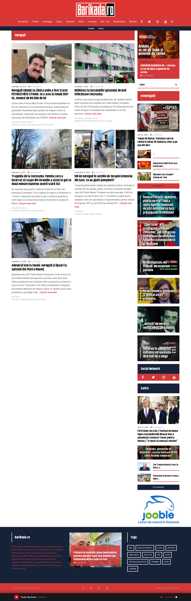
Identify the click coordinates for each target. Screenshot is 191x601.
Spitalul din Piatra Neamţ (36, 299)
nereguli (34, 125)
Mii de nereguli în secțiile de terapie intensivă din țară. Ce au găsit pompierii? (103, 178)
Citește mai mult (57, 117)
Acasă (100, 28)
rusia (166, 562)
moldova (148, 555)
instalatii (102, 121)
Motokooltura (119, 22)
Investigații (47, 22)
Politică (35, 22)
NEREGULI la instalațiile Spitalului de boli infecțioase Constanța (100, 92)
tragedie (41, 211)
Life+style (92, 22)
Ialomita (171, 548)
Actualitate (23, 22)
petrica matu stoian (45, 125)
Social (59, 22)
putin (167, 555)
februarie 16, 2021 (19, 172)
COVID (159, 548)
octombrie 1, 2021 (82, 87)
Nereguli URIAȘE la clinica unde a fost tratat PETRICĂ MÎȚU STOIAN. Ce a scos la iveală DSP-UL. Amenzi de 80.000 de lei (40, 94)
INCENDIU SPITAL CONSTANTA (86, 121)
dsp (28, 125)
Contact (91, 28)
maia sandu (134, 555)
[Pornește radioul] (16, 597)
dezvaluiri (15, 299)
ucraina (132, 569)
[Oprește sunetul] (161, 597)
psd (158, 555)
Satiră (81, 22)
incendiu (78, 214)
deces (24, 125)
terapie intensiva (95, 214)
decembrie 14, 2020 (82, 172)
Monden (133, 22)
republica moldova (137, 562)
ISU (29, 211)
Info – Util (105, 22)
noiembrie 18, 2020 (19, 262)
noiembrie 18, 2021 (19, 87)
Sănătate (70, 22)
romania (155, 562)
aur (130, 548)
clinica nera (16, 125)
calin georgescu (144, 548)
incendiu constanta (19, 211)
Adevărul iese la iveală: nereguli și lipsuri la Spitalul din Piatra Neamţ (39, 267)
